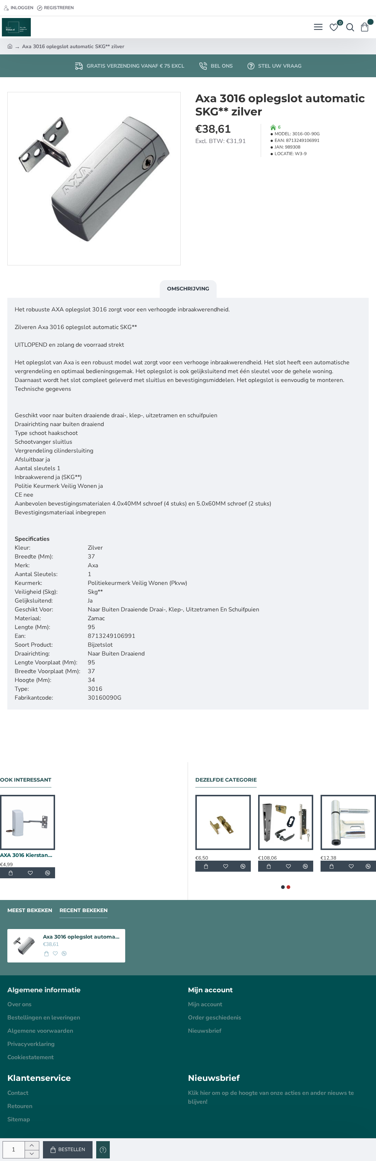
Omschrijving (188, 288)
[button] (68, 1149)
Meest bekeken (29, 910)
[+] (32, 1146)
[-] (32, 1154)
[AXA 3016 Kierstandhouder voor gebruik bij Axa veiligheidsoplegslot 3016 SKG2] (27, 822)
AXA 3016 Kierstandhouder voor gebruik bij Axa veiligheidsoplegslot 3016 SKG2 (27, 855)
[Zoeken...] (348, 27)
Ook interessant (25, 780)
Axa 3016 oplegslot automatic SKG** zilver (82, 936)
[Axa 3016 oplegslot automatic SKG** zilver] (24, 945)
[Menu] (318, 27)
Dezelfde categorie (226, 780)
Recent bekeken (83, 910)
